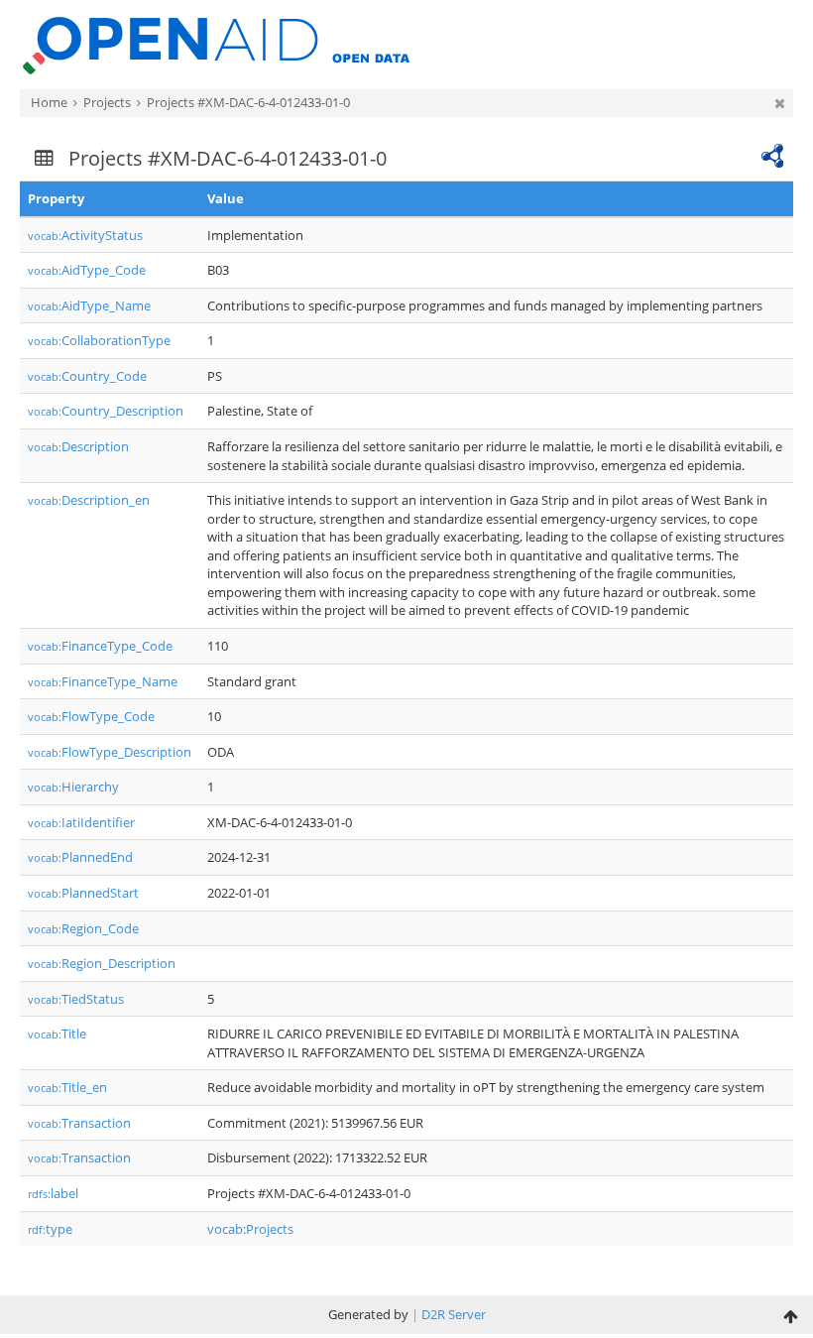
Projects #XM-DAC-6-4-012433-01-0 (248, 102)
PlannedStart (83, 893)
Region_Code (83, 928)
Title (57, 1033)
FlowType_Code (91, 716)
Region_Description (101, 963)
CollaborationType (99, 340)
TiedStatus (76, 999)
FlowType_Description (109, 752)
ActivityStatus (85, 235)
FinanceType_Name (102, 681)
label (53, 1193)
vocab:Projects (250, 1229)
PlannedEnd (80, 857)
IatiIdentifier (81, 822)
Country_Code (87, 376)
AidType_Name (89, 305)
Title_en (67, 1087)
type (50, 1229)
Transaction (79, 1123)
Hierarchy (73, 786)
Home (49, 102)
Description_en (89, 500)
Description (78, 446)
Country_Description (105, 411)
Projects (107, 102)
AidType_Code (87, 270)
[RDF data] (772, 154)
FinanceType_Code (100, 646)
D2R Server (453, 1314)
